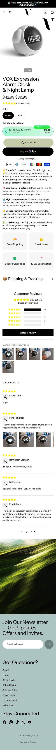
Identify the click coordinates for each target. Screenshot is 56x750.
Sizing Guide (8, 680)
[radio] (28, 131)
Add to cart (30, 142)
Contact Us (7, 704)
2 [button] (27, 531)
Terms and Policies (28, 742)
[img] (9, 391)
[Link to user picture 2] (26, 439)
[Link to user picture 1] (9, 439)
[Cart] (52, 12)
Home (5, 675)
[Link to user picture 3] (43, 439)
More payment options (28, 159)
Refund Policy (9, 685)
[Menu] (3, 12)
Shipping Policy (9, 690)
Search (5, 670)
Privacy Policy (9, 695)
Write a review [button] (28, 332)
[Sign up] (49, 644)
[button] (9, 103)
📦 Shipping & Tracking (22, 278)
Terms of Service (10, 700)
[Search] (10, 12)
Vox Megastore (31, 735)
